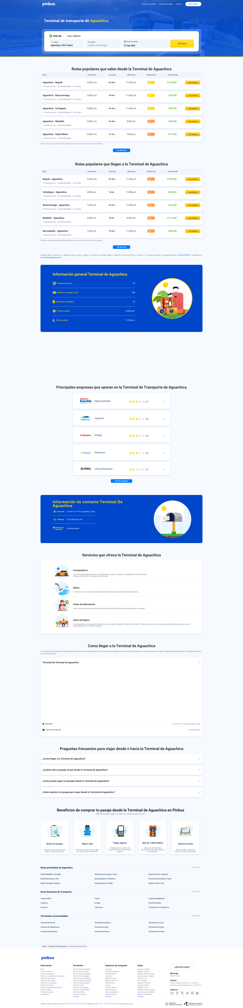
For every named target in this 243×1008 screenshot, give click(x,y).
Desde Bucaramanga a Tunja (106, 874)
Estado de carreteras (47, 974)
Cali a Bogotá (142, 981)
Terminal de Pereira (79, 994)
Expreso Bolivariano (112, 971)
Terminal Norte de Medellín (82, 978)
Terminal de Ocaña (47, 923)
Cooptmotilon (45, 898)
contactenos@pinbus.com (50, 257)
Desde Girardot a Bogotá (158, 874)
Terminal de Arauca (102, 931)
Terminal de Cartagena (80, 987)
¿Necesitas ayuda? (182, 967)
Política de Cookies (47, 992)
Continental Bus (110, 994)
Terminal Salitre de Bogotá (82, 974)
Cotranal (43, 907)
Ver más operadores (121, 481)
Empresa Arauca (111, 990)
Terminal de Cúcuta (156, 923)
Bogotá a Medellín (144, 969)
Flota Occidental (110, 987)
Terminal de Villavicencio (49, 927)
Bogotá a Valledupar (145, 994)
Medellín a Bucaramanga (146, 990)
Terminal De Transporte (57, 946)
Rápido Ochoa (110, 983)
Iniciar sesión (193, 4)
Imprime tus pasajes (149, 4)
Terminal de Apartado (48, 931)
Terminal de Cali (78, 985)
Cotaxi (97, 898)
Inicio (44, 946)
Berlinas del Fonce (111, 981)
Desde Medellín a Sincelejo (50, 874)
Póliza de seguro (46, 990)
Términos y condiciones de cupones (52, 976)
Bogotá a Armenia (144, 983)
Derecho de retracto (47, 985)
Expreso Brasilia (154, 903)
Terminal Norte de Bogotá (81, 969)
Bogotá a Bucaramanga (146, 974)
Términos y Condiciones (48, 983)
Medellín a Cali (143, 987)
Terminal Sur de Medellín (81, 976)
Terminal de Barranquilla (81, 983)
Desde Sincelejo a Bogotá (50, 883)
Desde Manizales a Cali (49, 879)
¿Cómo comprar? (46, 971)
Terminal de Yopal (101, 927)
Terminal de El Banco (103, 923)
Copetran (44, 903)
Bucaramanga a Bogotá (146, 976)
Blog (42, 969)
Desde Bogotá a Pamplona (105, 879)
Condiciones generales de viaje (51, 987)
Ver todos (195, 867)
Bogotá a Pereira (143, 985)
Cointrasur (99, 907)
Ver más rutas (121, 150)
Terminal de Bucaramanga (82, 981)
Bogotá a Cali (142, 978)
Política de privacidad (47, 981)
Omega (97, 903)
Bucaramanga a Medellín (146, 992)
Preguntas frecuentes (47, 978)
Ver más (76, 996)
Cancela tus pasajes (166, 4)
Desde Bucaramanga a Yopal (159, 879)
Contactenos (44, 994)
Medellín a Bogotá (144, 971)
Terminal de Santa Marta (81, 990)
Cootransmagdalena (156, 898)
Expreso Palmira (111, 978)
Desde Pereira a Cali (156, 883)
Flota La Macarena (111, 992)
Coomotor (108, 976)
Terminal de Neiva (79, 992)
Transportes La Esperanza (158, 907)
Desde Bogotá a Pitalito (104, 883)
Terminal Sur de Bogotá (81, 971)
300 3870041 (184, 255)
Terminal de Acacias (156, 927)
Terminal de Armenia (156, 931)
